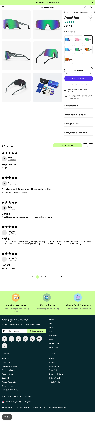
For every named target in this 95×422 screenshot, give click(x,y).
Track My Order (7, 374)
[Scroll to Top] (90, 409)
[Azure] (69, 49)
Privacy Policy (7, 407)
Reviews (52, 339)
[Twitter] (25, 339)
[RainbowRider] (88, 49)
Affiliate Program (55, 382)
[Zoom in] (27, 15)
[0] (90, 7)
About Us (52, 358)
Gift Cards (53, 335)
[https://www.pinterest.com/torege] (4, 339)
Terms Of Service (22, 407)
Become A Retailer (56, 374)
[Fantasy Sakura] (78, 40)
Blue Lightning (68, 39)
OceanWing (68, 59)
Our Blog (52, 362)
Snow (51, 327)
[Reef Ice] (88, 40)
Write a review (67, 145)
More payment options (79, 84)
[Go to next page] (62, 277)
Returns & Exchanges (9, 366)
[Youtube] (39, 339)
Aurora (78, 49)
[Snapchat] (32, 339)
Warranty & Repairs (9, 370)
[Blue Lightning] (69, 40)
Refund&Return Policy (10, 390)
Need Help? (6, 358)
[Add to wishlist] (90, 18)
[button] (69, 22)
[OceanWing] (69, 59)
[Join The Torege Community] (11, 339)
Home (66, 12)
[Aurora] (78, 49)
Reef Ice (88, 39)
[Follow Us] (18, 339)
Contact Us (6, 362)
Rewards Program (55, 366)
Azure (68, 49)
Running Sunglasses (81, 12)
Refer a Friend (54, 378)
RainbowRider (88, 49)
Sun (50, 323)
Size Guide (6, 378)
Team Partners (54, 370)
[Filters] (85, 145)
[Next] (75, 2)
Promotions (53, 347)
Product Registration (9, 382)
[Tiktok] (4, 345)
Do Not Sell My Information (56, 407)
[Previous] (20, 2)
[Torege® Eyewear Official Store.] (47, 7)
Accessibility (37, 407)
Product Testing (54, 343)
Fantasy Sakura (78, 39)
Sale (50, 331)
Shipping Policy (7, 386)
